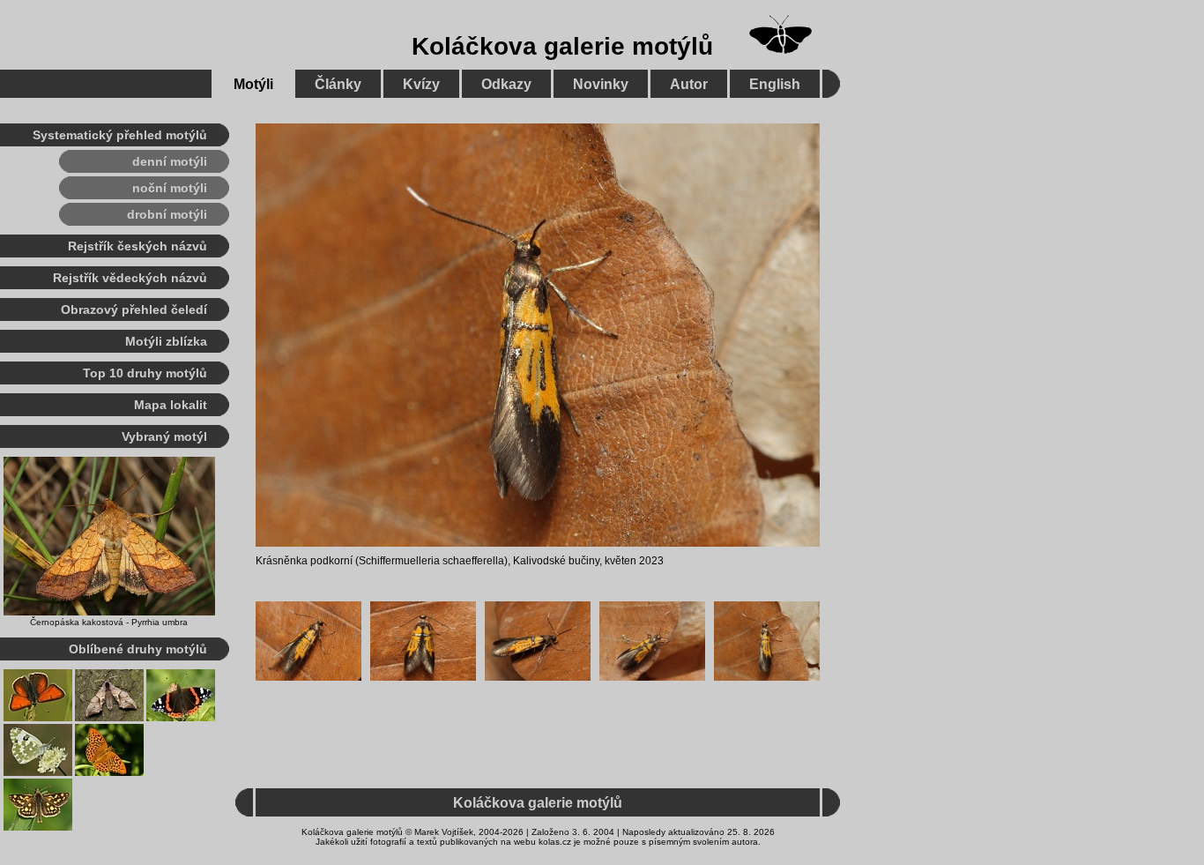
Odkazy (506, 84)
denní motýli (169, 161)
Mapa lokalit (170, 405)
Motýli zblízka (166, 341)
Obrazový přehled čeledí (134, 309)
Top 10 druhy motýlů (145, 373)
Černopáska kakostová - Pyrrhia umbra (109, 622)
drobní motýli (167, 214)
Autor (689, 84)
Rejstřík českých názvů (137, 246)
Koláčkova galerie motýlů (562, 46)
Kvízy (421, 84)
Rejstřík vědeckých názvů (130, 278)
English (774, 84)
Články (338, 84)
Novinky (600, 84)
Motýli (253, 84)
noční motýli (169, 188)
